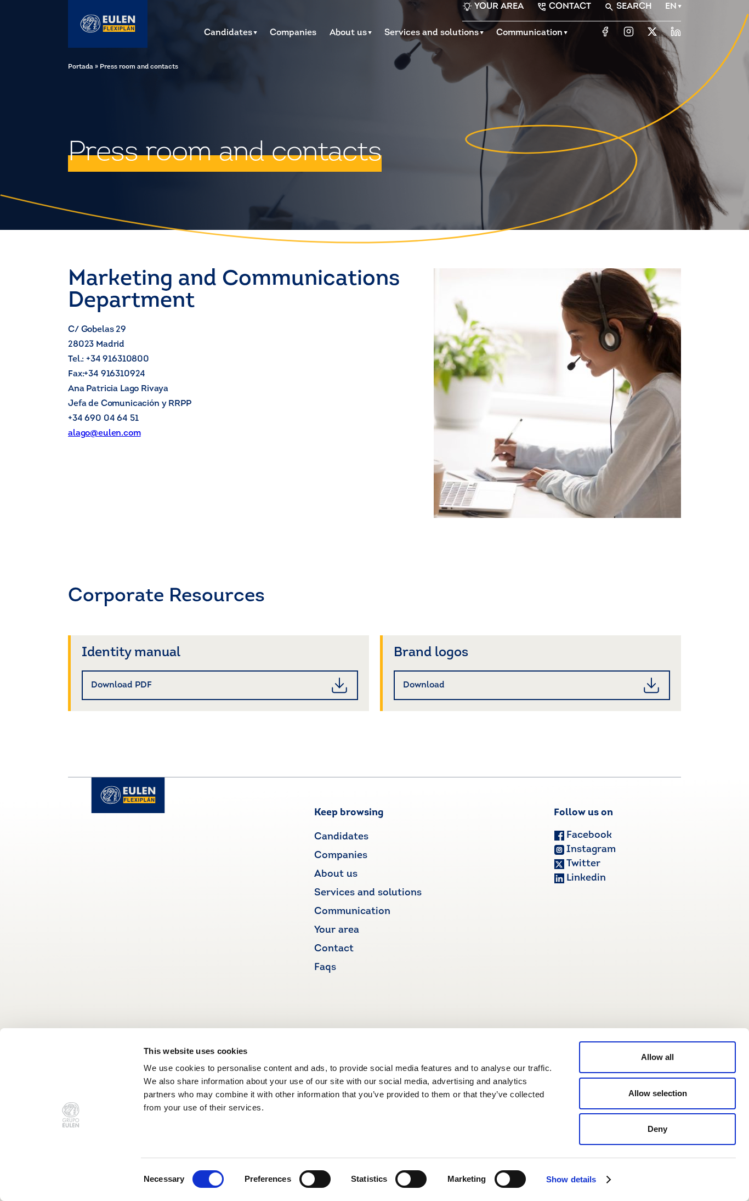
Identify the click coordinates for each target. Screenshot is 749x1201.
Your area (336, 930)
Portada (80, 67)
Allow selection (657, 1093)
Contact (334, 949)
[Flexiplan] (107, 24)
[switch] (315, 1179)
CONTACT (570, 6)
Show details (571, 1179)
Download (424, 685)
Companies (293, 33)
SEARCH (634, 6)
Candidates (228, 33)
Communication (529, 33)
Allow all (657, 1057)
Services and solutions (431, 33)
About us (348, 33)
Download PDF (121, 685)
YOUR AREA (499, 6)
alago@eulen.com (104, 433)
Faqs (325, 968)
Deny (657, 1129)
